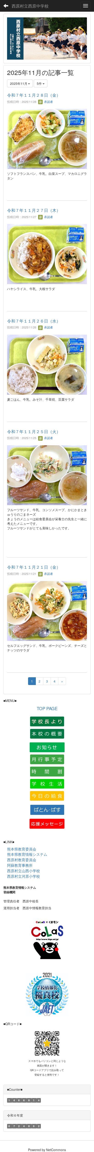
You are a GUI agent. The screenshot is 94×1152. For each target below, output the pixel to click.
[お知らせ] (47, 746)
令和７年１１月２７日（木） (33, 210)
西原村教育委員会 (21, 860)
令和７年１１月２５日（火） (33, 431)
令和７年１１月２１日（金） (33, 567)
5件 (40, 83)
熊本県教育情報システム (27, 854)
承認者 (48, 101)
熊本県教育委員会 (21, 849)
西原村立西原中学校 (30, 6)
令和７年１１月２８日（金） (33, 95)
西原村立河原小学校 (23, 876)
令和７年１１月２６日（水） (33, 321)
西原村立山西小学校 (23, 870)
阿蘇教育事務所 (20, 865)
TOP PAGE (47, 708)
